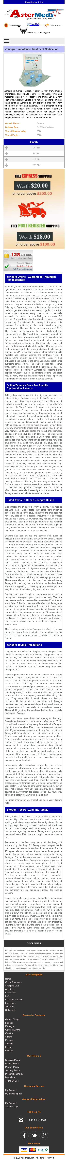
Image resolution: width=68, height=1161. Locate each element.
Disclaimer (10, 1077)
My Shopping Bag (13, 1093)
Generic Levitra (12, 1030)
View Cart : (32, 33)
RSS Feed (10, 1010)
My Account (11, 1090)
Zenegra (9, 1043)
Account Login (12, 1106)
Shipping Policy (12, 1060)
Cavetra (9, 1033)
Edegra (8, 1047)
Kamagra (9, 1026)
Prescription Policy (14, 1074)
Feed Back (10, 1003)
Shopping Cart (12, 985)
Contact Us (10, 992)
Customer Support (14, 999)
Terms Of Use (12, 1081)
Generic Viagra (12, 1019)
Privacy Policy (12, 1067)
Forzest (9, 1023)
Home (8, 979)
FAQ (7, 996)
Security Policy (12, 1070)
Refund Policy (12, 1063)
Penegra (9, 1040)
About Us (9, 989)
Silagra (8, 1037)
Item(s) (43, 33)
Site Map (9, 1006)
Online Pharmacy (13, 982)
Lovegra (9, 1050)
